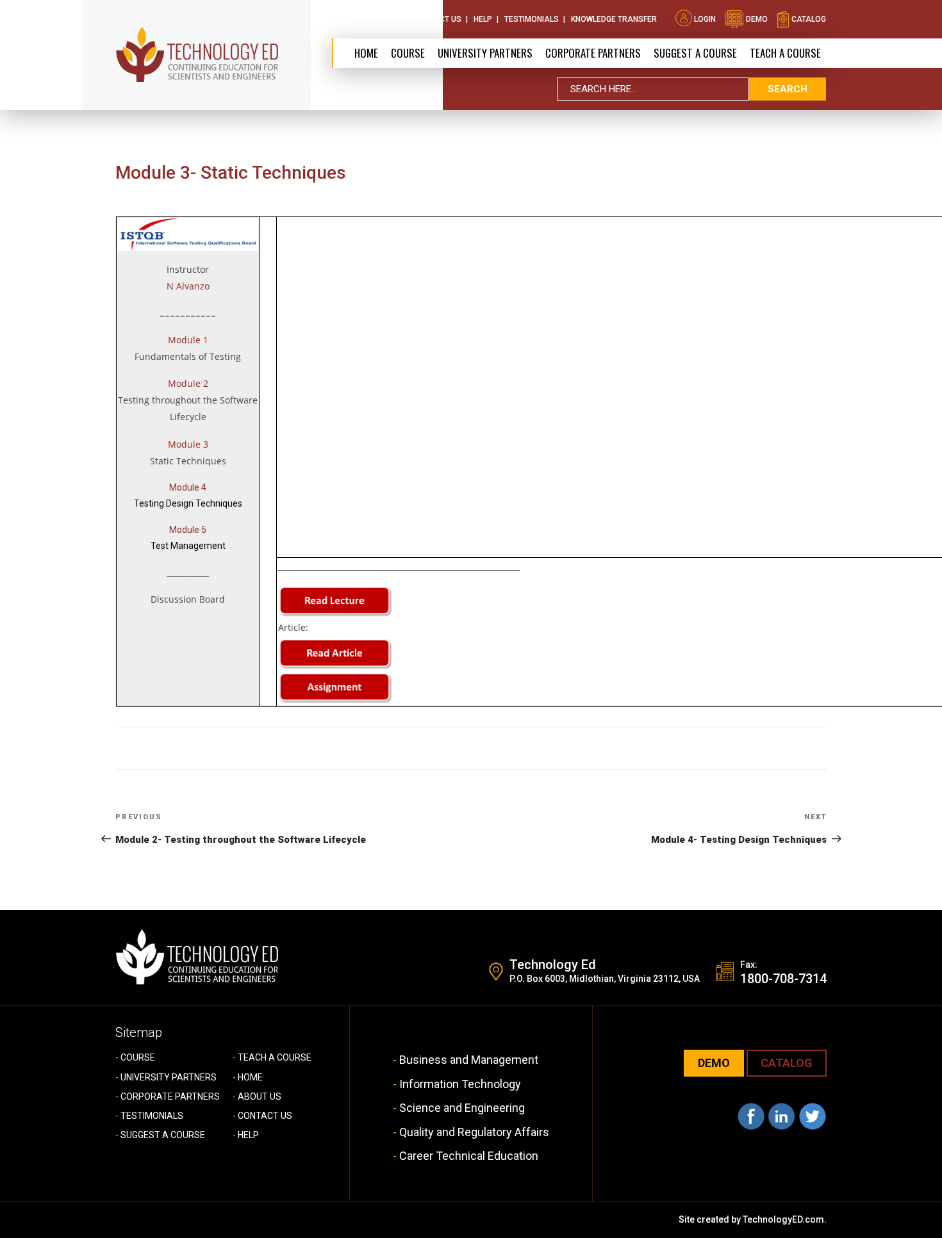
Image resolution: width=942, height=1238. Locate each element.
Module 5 (187, 530)
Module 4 (187, 487)
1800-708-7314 (783, 978)
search (787, 89)
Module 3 (188, 444)
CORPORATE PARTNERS (593, 53)
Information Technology (460, 1084)
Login (705, 19)
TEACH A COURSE (785, 53)
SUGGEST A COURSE (695, 53)
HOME (250, 1077)
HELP (248, 1135)
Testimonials (531, 19)
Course (408, 53)
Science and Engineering (462, 1107)
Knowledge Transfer (614, 19)
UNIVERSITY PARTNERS (168, 1077)
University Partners (485, 53)
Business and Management (468, 1059)
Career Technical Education (468, 1155)
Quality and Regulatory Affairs (474, 1132)
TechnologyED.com (783, 1219)
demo (756, 19)
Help (483, 19)
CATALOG (787, 1063)
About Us (383, 19)
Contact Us (437, 19)
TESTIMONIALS (151, 1116)
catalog (807, 19)
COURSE (137, 1057)
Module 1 (188, 340)
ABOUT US (259, 1096)
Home (366, 53)
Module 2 (188, 383)
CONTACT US (265, 1116)
